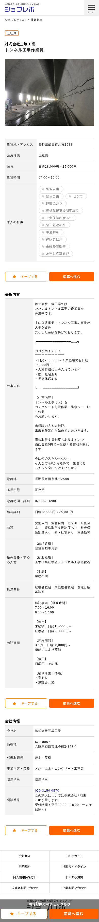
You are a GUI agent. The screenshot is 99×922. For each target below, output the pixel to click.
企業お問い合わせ (74, 888)
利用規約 (25, 866)
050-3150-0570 (47, 790)
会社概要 (25, 856)
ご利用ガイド (74, 856)
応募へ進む (74, 913)
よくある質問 (74, 877)
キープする (27, 913)
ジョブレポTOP (15, 20)
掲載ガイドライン (74, 866)
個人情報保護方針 (25, 877)
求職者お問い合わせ (24, 888)
